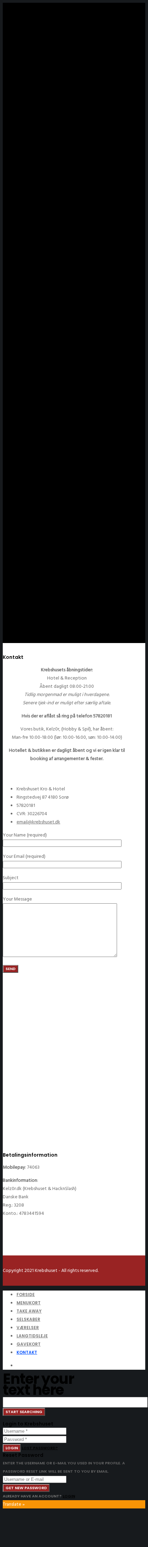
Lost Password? (40, 1448)
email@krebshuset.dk (38, 822)
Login (12, 1448)
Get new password (26, 1488)
